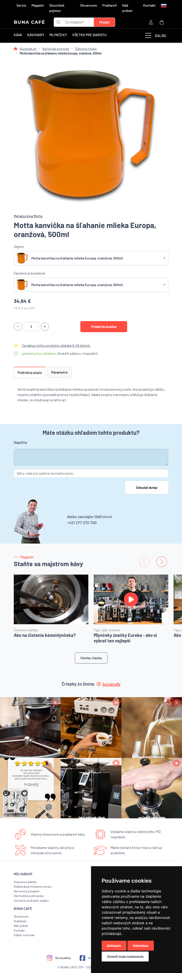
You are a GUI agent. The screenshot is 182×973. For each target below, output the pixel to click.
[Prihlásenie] (151, 22)
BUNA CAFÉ (29, 22)
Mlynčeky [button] (58, 35)
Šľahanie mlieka (86, 49)
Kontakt (149, 5)
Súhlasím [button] (114, 946)
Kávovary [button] (35, 35)
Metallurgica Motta (28, 216)
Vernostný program (27, 891)
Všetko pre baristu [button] (89, 35)
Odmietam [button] (140, 946)
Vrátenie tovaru (41, 886)
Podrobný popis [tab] (30, 372)
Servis (21, 5)
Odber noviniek (24, 935)
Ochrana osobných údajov (31, 900)
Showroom (88, 5)
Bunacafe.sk (28, 49)
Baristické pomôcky (55, 49)
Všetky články (91, 658)
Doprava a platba (25, 882)
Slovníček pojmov (56, 8)
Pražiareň (109, 5)
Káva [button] (18, 35)
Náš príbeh (127, 8)
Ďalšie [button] (160, 35)
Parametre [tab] (59, 372)
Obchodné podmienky (29, 896)
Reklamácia (21, 886)
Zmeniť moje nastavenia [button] (125, 956)
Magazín (38, 5)
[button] (163, 5)
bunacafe (112, 683)
